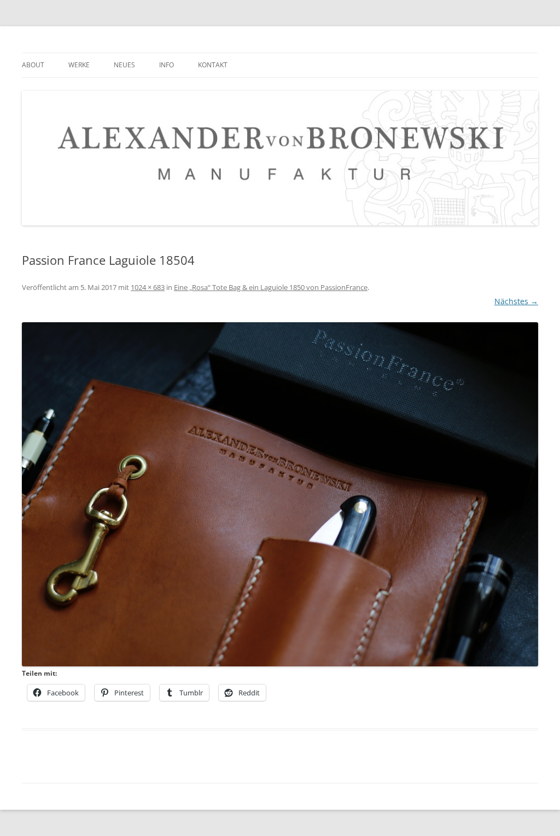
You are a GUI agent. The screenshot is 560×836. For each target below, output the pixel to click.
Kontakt (213, 64)
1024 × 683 (148, 287)
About (33, 64)
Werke (79, 64)
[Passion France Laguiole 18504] (280, 494)
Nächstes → (516, 301)
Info (166, 64)
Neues (124, 64)
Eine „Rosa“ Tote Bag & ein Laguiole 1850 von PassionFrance (271, 287)
